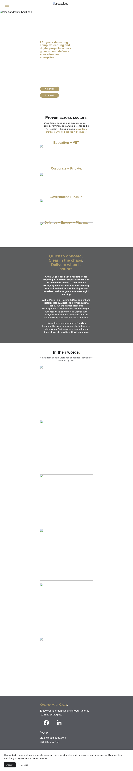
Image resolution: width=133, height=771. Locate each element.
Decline (24, 765)
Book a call (49, 95)
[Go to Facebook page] (46, 723)
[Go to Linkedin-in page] (59, 723)
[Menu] (7, 5)
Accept (9, 765)
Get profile (49, 89)
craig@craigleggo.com (53, 737)
